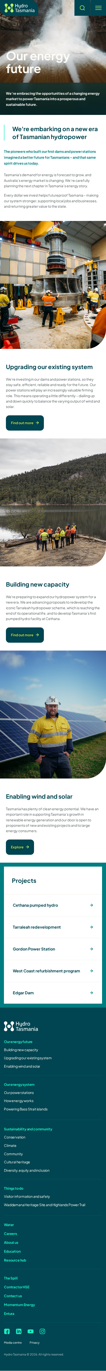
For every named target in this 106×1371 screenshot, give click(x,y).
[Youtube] (31, 1331)
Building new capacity (21, 1049)
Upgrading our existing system (28, 1058)
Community (13, 1154)
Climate (10, 1145)
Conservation (14, 1137)
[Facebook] (7, 1331)
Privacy (34, 1342)
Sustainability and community (28, 1129)
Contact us (13, 1295)
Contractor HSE (16, 1287)
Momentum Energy (19, 1304)
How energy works (18, 1100)
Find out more (22, 423)
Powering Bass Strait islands (26, 1109)
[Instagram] (42, 1331)
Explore (17, 847)
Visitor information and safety (27, 1196)
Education (12, 1251)
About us (11, 1242)
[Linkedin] (19, 1331)
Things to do (13, 1188)
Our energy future (18, 1041)
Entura (9, 1313)
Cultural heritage (17, 1162)
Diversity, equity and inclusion (27, 1170)
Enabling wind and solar (22, 1066)
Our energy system (19, 1084)
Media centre (13, 1342)
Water (9, 1224)
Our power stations (19, 1092)
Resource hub (15, 1260)
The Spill (11, 1278)
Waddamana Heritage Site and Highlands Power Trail (44, 1204)
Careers (10, 1233)
